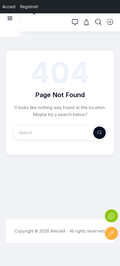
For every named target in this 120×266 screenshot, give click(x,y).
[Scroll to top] (111, 250)
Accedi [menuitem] (8, 6)
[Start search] (98, 22)
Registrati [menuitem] (29, 6)
